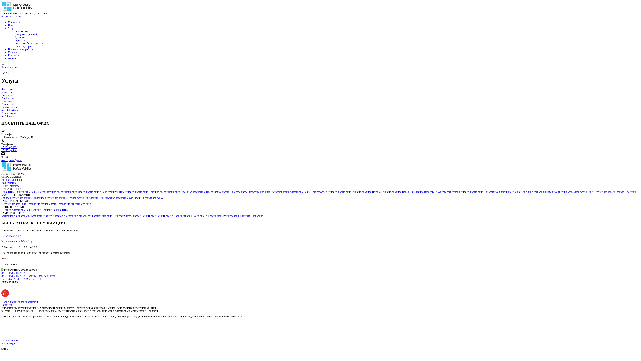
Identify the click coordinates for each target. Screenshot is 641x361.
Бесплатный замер (41, 215)
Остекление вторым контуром (146, 197)
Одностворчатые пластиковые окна (249, 191)
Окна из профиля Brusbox (367, 191)
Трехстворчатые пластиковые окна (331, 191)
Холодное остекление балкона (50, 197)
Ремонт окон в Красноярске (207, 215)
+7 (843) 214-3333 (11, 16)
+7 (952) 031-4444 (32, 278)
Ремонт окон (22, 31)
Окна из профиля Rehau (395, 191)
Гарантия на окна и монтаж (108, 215)
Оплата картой (132, 215)
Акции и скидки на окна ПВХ (50, 209)
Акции (12, 58)
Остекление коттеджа (13, 203)
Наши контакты (10, 185)
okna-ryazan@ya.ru (11, 160)
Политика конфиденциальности (19, 301)
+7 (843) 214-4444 (11, 235)
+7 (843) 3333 (9, 147)
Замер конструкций (26, 34)
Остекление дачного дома (41, 203)
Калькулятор (8, 182)
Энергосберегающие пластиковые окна (460, 191)
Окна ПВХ (7, 191)
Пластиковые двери (217, 191)
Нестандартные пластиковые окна (58, 191)
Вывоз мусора (23, 46)
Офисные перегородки (533, 191)
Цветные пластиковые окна (164, 191)
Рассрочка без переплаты (29, 43)
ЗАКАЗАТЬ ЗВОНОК (14, 272)
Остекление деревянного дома (74, 203)
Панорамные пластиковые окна (502, 191)
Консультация (9, 67)
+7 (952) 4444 (9, 150)
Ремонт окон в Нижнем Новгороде (243, 215)
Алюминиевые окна (26, 191)
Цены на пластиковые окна (17, 209)
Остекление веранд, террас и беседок (614, 191)
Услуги (12, 28)
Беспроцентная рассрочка (16, 215)
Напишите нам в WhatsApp (16, 241)
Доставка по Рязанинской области (72, 215)
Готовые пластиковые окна (132, 191)
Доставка (20, 37)
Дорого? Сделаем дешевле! (42, 275)
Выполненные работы (20, 49)
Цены (11, 25)
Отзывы (12, 52)
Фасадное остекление (193, 191)
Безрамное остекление (580, 191)
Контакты (13, 55)
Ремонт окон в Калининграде (173, 215)
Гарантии (20, 40)
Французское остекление (114, 197)
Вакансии (7, 304)
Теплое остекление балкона (17, 197)
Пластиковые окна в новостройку (97, 191)
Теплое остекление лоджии (83, 197)
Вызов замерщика (11, 179)
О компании (15, 22)
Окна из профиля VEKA (424, 191)
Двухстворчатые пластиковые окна (291, 191)
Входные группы (557, 191)
